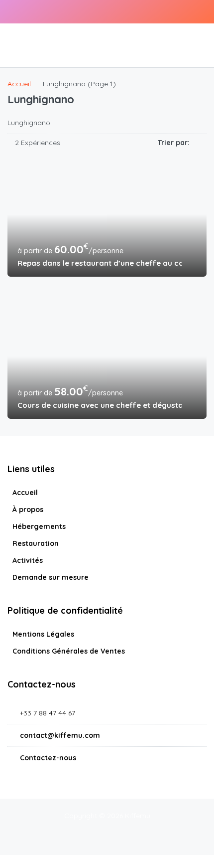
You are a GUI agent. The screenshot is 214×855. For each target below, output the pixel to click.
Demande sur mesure (50, 577)
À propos (27, 509)
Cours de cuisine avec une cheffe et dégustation (99, 405)
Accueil (25, 492)
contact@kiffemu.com (60, 735)
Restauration (35, 543)
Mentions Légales (43, 634)
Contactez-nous (48, 757)
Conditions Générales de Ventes (68, 651)
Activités (27, 560)
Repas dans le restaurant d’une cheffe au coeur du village (99, 263)
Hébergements (39, 526)
